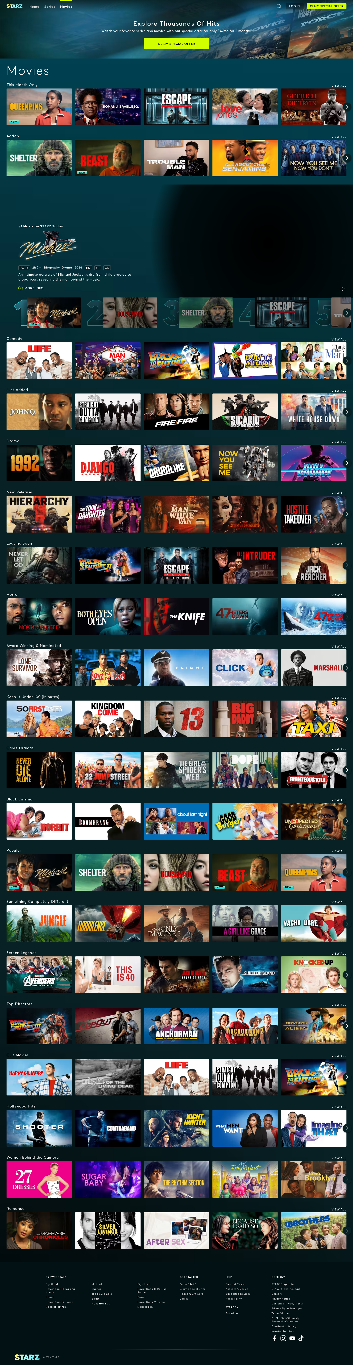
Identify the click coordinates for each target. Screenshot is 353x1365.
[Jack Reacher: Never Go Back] (176, 974)
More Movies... (101, 1303)
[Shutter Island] (245, 974)
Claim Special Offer (192, 1288)
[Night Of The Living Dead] (108, 1077)
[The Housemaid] (176, 872)
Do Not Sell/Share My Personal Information (285, 1320)
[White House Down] (313, 411)
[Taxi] (313, 719)
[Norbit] (39, 821)
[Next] (347, 107)
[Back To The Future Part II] (108, 565)
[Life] (39, 360)
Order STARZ (188, 1284)
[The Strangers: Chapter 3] (245, 514)
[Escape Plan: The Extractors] (176, 565)
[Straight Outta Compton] (108, 411)
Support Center (236, 1284)
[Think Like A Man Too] (108, 360)
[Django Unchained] (108, 463)
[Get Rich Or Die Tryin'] (313, 106)
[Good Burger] (245, 821)
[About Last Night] (176, 821)
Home (34, 6)
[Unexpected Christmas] (313, 821)
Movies (66, 6)
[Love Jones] (245, 106)
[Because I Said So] (245, 1230)
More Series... (145, 1307)
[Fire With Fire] (176, 411)
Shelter (96, 1288)
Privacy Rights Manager (286, 1308)
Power (50, 1297)
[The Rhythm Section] (176, 1179)
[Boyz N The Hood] (108, 667)
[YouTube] (292, 1338)
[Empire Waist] (245, 1179)
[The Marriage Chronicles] (39, 1230)
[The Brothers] (313, 1230)
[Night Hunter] (176, 1128)
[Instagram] (283, 1338)
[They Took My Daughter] (108, 514)
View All (339, 85)
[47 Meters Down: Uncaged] (245, 616)
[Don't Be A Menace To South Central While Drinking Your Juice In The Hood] (245, 360)
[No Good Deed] (39, 616)
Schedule (232, 1313)
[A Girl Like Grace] (245, 923)
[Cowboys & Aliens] (313, 1026)
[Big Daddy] (245, 719)
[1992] (39, 463)
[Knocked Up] (313, 974)
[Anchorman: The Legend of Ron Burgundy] (176, 1026)
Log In (184, 1298)
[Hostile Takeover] (313, 514)
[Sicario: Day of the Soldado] (245, 411)
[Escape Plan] (176, 106)
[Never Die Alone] (39, 770)
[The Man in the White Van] (176, 514)
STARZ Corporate (282, 1284)
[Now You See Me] (245, 463)
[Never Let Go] (39, 565)
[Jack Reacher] (313, 565)
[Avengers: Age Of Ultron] (39, 974)
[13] (176, 719)
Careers (276, 1293)
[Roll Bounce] (313, 463)
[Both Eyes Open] (108, 616)
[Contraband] (108, 1128)
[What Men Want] (245, 1128)
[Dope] (245, 770)
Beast (95, 1298)
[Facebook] (274, 1338)
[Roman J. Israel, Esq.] (108, 106)
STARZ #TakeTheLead (285, 1288)
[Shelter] (39, 158)
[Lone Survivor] (39, 667)
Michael (97, 1284)
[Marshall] (313, 667)
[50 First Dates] (39, 719)
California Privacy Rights (287, 1303)
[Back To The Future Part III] (39, 1026)
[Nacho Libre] (313, 923)
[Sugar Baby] (108, 1179)
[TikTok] (301, 1338)
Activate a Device (237, 1288)
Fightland (52, 1284)
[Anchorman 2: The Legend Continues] (245, 1026)
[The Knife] (176, 616)
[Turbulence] (108, 923)
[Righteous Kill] (313, 770)
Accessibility (234, 1298)
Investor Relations (283, 1331)
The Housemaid (102, 1293)
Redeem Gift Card (191, 1293)
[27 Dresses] (39, 1179)
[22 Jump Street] (108, 770)
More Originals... (57, 1307)
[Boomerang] (108, 821)
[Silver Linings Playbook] (108, 1230)
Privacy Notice (280, 1298)
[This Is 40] (108, 974)
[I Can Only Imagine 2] (176, 923)
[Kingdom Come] (108, 719)
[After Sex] (176, 1230)
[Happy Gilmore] (39, 1077)
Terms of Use (280, 1313)
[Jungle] (39, 923)
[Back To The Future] (176, 360)
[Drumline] (176, 463)
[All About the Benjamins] (245, 158)
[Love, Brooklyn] (313, 1179)
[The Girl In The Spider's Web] (176, 770)
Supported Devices (238, 1293)
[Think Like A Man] (313, 360)
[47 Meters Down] (313, 616)
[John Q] (39, 411)
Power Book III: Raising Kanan (60, 1290)
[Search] (279, 6)
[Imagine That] (313, 1128)
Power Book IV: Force (59, 1301)
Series (49, 6)
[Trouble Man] (176, 158)
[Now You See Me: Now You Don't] (313, 158)
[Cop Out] (108, 1026)
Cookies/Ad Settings (284, 1326)
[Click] (245, 667)
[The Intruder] (245, 565)
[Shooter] (39, 1128)
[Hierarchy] (39, 514)
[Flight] (176, 667)
